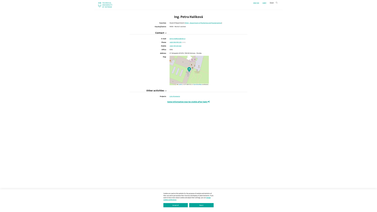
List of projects (175, 96)
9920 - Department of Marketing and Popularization (203, 23)
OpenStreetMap (197, 84)
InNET (264, 3)
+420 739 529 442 (175, 46)
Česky (272, 3)
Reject (201, 205)
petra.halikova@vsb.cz (177, 39)
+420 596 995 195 (176, 42)
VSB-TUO (256, 3)
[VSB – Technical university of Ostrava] (105, 5)
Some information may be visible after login (187, 102)
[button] (189, 69)
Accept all (175, 205)
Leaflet (180, 84)
